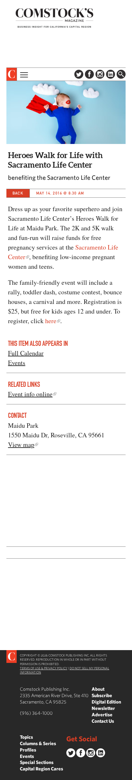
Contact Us (103, 721)
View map (21, 444)
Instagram (99, 74)
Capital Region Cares (41, 768)
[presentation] (11, 74)
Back (17, 193)
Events (16, 362)
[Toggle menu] (23, 74)
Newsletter (103, 708)
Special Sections (37, 762)
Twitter (78, 74)
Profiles (28, 749)
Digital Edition (106, 701)
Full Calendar (26, 353)
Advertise (102, 714)
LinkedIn (110, 74)
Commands (5, 775)
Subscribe (102, 695)
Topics (26, 737)
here (50, 320)
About (98, 689)
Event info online (30, 394)
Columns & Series (38, 743)
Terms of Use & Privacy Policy (43, 668)
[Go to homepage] (54, 17)
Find (121, 74)
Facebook (89, 74)
